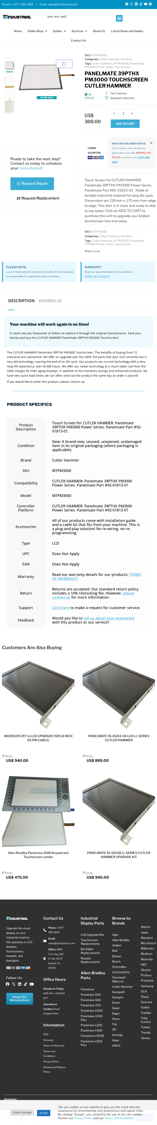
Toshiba (146, 1013)
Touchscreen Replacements (90, 941)
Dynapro (117, 997)
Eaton (116, 1002)
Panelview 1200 (91, 1025)
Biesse (116, 956)
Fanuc (116, 1018)
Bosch (116, 961)
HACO (116, 1045)
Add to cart (125, 123)
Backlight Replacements (90, 950)
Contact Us (78, 40)
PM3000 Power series (99, 67)
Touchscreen (122, 67)
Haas (115, 1040)
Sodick (145, 1007)
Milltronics (147, 948)
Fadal (115, 1008)
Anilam (116, 945)
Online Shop (35, 31)
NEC (144, 964)
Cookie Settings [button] (22, 1112)
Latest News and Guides (127, 31)
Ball (114, 950)
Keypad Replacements (90, 960)
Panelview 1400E (92, 1035)
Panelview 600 (91, 1000)
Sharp (145, 996)
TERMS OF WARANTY (97, 276)
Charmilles (119, 966)
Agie (115, 934)
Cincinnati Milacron (118, 979)
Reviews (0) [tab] (50, 300)
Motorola (147, 959)
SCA (144, 991)
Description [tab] (21, 300)
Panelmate (136, 63)
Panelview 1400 (91, 1030)
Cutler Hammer (109, 59)
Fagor (116, 1013)
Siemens (146, 1002)
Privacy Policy (83, 1118)
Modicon (146, 953)
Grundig (117, 1035)
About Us (99, 31)
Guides (57, 31)
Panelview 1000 (92, 1010)
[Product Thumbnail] (64, 64)
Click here (60, 607)
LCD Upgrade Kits (92, 934)
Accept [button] (43, 1113)
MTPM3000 (120, 63)
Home (18, 31)
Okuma (146, 970)
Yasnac (145, 1038)
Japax (145, 932)
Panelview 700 (91, 1005)
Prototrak (147, 980)
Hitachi (145, 927)
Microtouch (148, 943)
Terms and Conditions (118, 1118)
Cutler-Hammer (122, 986)
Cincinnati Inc (121, 972)
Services (77, 31)
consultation (30, 168)
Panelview (87, 989)
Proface (146, 975)
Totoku (145, 1027)
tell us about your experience (109, 618)
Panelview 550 (91, 994)
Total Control (145, 1020)
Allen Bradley (120, 940)
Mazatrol (147, 937)
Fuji (114, 1024)
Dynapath (118, 992)
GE (114, 1029)
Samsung (147, 986)
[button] (119, 18)
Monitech (126, 59)
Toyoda (145, 1032)
